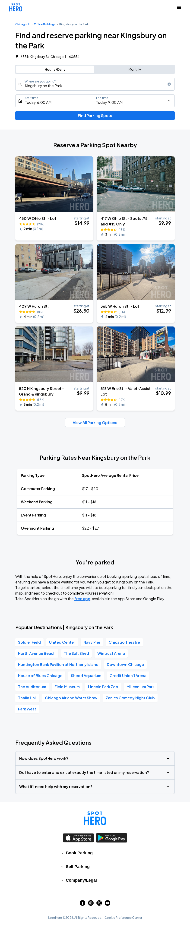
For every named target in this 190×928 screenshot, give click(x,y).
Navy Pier (91, 642)
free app (82, 598)
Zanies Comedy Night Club (130, 697)
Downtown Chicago (125, 664)
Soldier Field (29, 642)
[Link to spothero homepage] (95, 818)
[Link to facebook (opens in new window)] (82, 904)
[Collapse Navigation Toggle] (179, 7)
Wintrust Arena (111, 653)
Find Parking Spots (95, 115)
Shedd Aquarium (86, 675)
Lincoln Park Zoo (103, 686)
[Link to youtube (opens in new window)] (107, 904)
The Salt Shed (76, 653)
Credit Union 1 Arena (128, 675)
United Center (62, 642)
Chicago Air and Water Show (71, 697)
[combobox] (95, 84)
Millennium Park (141, 686)
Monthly (135, 69)
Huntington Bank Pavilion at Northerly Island (58, 664)
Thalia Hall (27, 697)
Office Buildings (45, 24)
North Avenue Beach (37, 653)
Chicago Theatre (124, 642)
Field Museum (67, 686)
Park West (27, 708)
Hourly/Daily (55, 69)
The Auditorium (32, 686)
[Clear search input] (169, 84)
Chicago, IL (22, 24)
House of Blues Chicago (40, 675)
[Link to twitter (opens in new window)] (99, 904)
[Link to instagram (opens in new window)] (91, 904)
